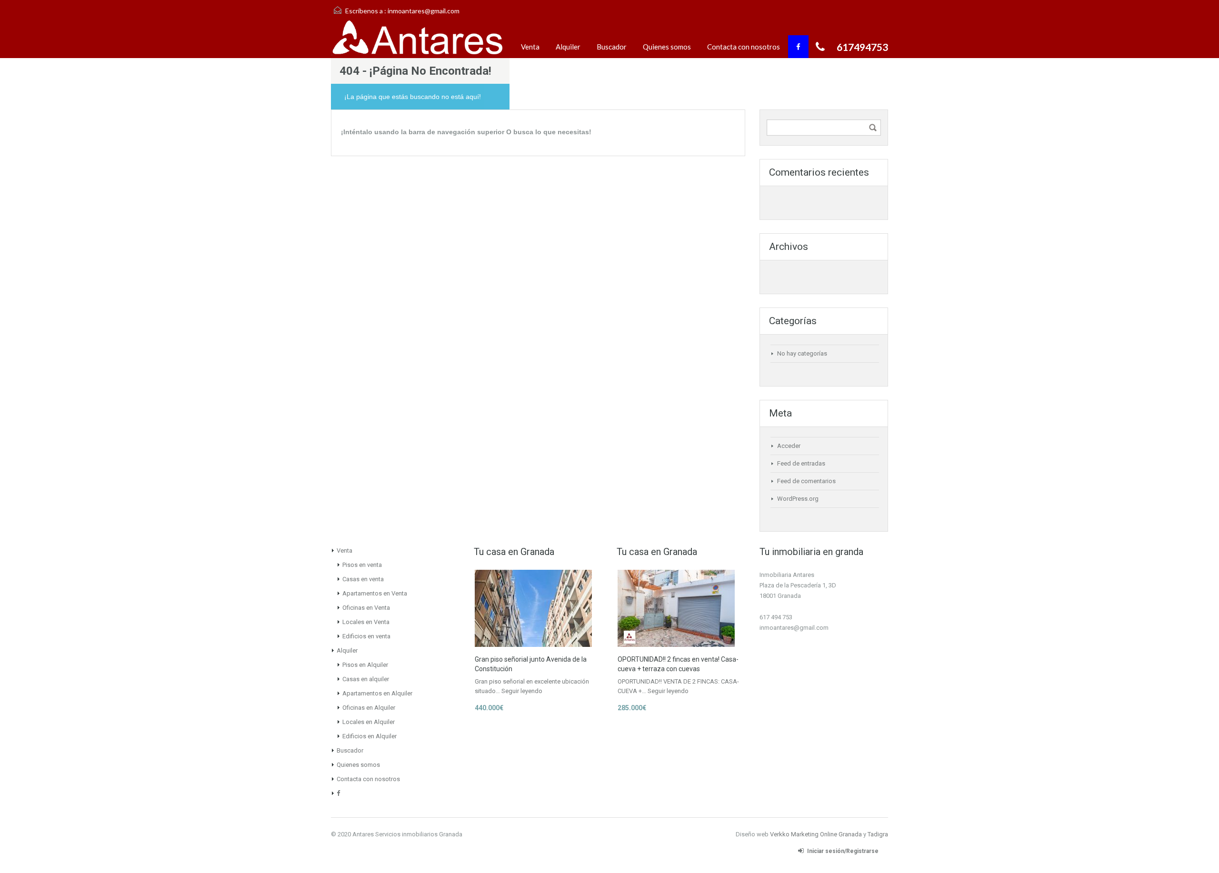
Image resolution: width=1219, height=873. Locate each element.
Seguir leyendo (521, 690)
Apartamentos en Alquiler (377, 693)
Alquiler (568, 46)
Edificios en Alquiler (369, 736)
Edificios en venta (366, 636)
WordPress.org (798, 498)
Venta (530, 46)
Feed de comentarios (806, 481)
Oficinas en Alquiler (368, 707)
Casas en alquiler (365, 679)
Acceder (788, 445)
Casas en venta (363, 579)
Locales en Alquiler (368, 721)
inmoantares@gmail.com (424, 11)
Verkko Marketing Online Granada (816, 834)
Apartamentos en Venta (374, 593)
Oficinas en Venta (366, 607)
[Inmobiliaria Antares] (416, 39)
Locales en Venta (366, 621)
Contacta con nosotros (743, 46)
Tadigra (878, 834)
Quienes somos (667, 46)
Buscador (612, 46)
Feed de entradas (801, 463)
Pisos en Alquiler (365, 664)
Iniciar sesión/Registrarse (843, 851)
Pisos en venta (362, 564)
